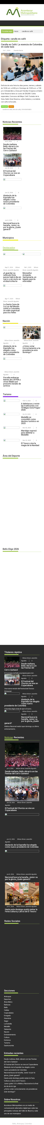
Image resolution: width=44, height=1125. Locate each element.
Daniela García (18, 50)
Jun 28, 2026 (9, 168)
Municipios (8, 237)
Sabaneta (7, 1029)
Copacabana (8, 1013)
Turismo (7, 394)
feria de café (17, 109)
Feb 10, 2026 (27, 401)
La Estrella (8, 1024)
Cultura (11, 106)
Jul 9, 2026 (8, 141)
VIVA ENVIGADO (26, 109)
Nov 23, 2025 (27, 440)
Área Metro (8, 1002)
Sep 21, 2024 (9, 267)
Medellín (7, 1026)
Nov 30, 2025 (27, 428)
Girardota (7, 1018)
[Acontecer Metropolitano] (3, 23)
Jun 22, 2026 (9, 192)
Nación (6, 321)
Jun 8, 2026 (8, 220)
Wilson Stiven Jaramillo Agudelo (26, 768)
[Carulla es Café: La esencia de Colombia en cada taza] (22, 67)
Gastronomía (9, 1046)
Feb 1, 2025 (27, 267)
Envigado (7, 1016)
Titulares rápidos (13, 652)
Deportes (7, 999)
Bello (6, 1007)
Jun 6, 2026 (10, 906)
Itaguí (6, 1021)
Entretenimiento (10, 1035)
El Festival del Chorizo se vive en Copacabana (21, 1064)
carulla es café (7, 109)
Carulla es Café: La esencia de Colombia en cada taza (21, 45)
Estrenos (7, 1040)
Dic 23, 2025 (26, 414)
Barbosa (7, 1005)
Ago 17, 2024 (9, 299)
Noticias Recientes (12, 122)
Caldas (6, 1010)
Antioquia (4, 106)
